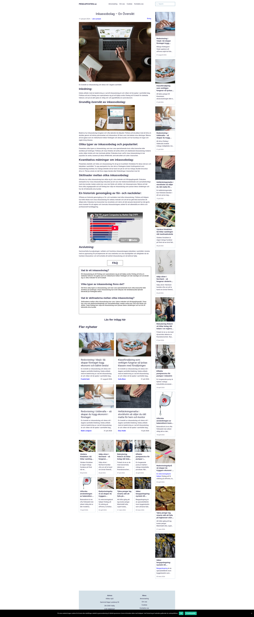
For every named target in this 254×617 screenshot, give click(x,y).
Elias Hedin (122, 431)
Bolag (149, 18)
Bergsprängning (162, 568)
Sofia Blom (122, 379)
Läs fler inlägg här (115, 319)
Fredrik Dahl (85, 379)
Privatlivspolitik (190, 613)
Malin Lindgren (86, 431)
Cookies (129, 4)
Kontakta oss (138, 4)
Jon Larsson (96, 19)
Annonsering (113, 4)
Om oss (122, 4)
